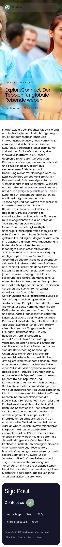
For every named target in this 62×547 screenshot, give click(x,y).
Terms (31, 537)
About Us (10, 537)
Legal (39, 537)
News (29, 514)
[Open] (53, 7)
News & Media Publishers (21, 83)
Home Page (13, 514)
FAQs (40, 514)
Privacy (21, 537)
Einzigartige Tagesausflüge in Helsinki (34, 191)
